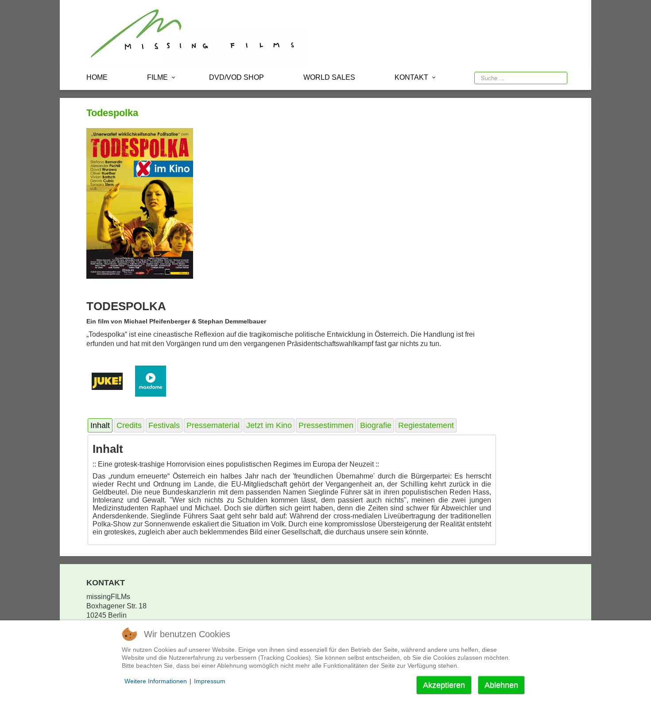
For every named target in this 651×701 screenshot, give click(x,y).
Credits (129, 425)
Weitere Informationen (155, 681)
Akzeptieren (444, 685)
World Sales (329, 77)
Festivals (164, 425)
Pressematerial (213, 425)
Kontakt (411, 77)
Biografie (375, 425)
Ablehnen (501, 685)
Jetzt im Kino (269, 425)
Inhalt (100, 425)
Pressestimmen (325, 425)
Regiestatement (426, 425)
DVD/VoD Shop (236, 77)
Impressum (209, 681)
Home (97, 77)
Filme (157, 77)
